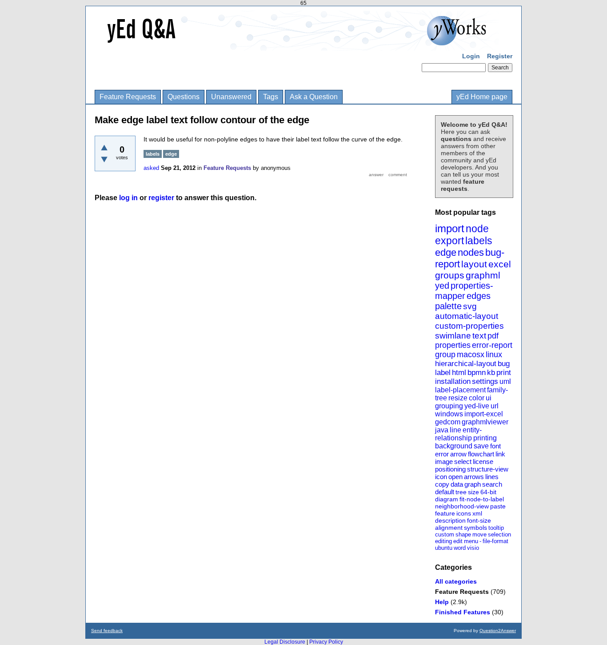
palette (448, 306)
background (453, 446)
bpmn (476, 372)
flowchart (481, 454)
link (500, 454)
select (462, 461)
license (483, 461)
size (473, 492)
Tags (270, 97)
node (477, 228)
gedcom (447, 422)
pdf (493, 335)
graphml (483, 275)
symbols (475, 527)
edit (458, 541)
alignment (449, 527)
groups (449, 275)
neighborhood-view (462, 506)
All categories (456, 581)
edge (445, 252)
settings (485, 381)
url (495, 406)
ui (488, 398)
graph (472, 484)
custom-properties (469, 326)
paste (498, 506)
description (450, 520)
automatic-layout (466, 316)
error (442, 454)
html (459, 372)
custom (444, 534)
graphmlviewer (485, 422)
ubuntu (443, 547)
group (445, 354)
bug (504, 363)
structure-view (487, 469)
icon (441, 476)
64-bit (488, 492)
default (444, 492)
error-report (492, 345)
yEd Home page (481, 97)
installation (453, 381)
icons (463, 513)
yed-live (476, 406)
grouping (449, 406)
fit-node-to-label (481, 499)
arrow (458, 454)
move (479, 534)
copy (442, 484)
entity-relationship (458, 434)
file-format (495, 541)
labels (478, 240)
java (441, 430)
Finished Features (462, 612)
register (161, 198)
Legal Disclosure (284, 642)
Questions (184, 97)
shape (463, 534)
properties (453, 345)
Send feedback (107, 630)
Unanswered (231, 97)
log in (128, 198)
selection (499, 534)
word (460, 547)
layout (474, 264)
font (495, 446)
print (503, 372)
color (476, 398)
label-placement (460, 390)
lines (492, 476)
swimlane (453, 335)
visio (473, 547)
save (481, 446)
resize (457, 398)
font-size (479, 520)
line (455, 430)
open (455, 476)
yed (442, 285)
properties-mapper (464, 291)
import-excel (483, 414)
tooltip (496, 527)
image (444, 461)
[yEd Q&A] (297, 44)
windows (449, 414)
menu (471, 541)
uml (505, 381)
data (457, 484)
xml (477, 513)
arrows (474, 476)
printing (485, 438)
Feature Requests (128, 97)
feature (445, 513)
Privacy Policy (326, 642)
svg (470, 306)
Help (442, 601)
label (443, 372)
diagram (446, 499)
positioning (450, 469)
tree (461, 492)
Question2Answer (497, 630)
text (479, 335)
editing (443, 541)
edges (479, 296)
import (449, 228)
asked (151, 168)
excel (499, 264)
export (449, 240)
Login (471, 56)
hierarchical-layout (465, 363)
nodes (471, 252)
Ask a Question (314, 97)
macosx (470, 354)
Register (499, 56)
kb (491, 372)
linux (494, 354)
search (492, 484)
